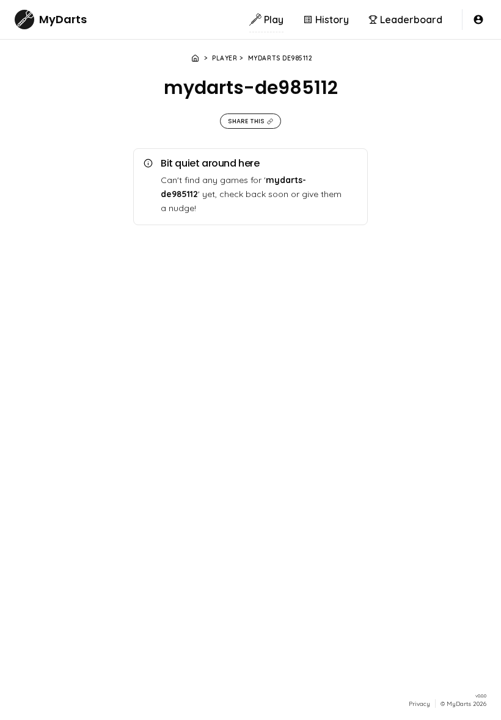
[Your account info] (478, 19)
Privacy (419, 703)
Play (273, 19)
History (332, 19)
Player (224, 58)
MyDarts (63, 19)
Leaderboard (411, 19)
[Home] (195, 58)
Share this (246, 121)
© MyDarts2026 (463, 703)
